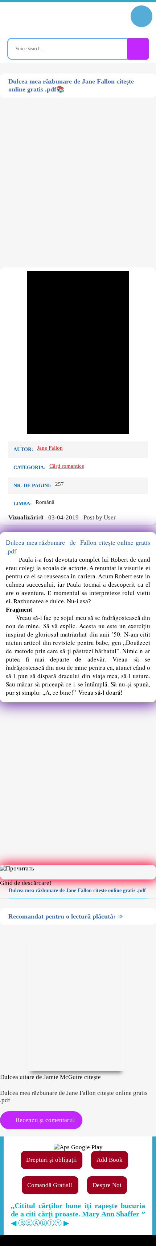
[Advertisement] (78, 175)
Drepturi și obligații (51, 1159)
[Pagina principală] (38, 20)
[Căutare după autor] (138, 49)
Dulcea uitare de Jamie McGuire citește (50, 1077)
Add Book (110, 1159)
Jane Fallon (50, 448)
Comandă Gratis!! (50, 1185)
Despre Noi (107, 1185)
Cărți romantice (66, 466)
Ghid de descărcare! (26, 882)
